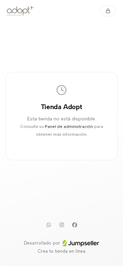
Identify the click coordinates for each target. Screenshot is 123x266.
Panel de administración (69, 126)
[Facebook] (74, 225)
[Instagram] (61, 225)
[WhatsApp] (48, 225)
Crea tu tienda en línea (61, 251)
